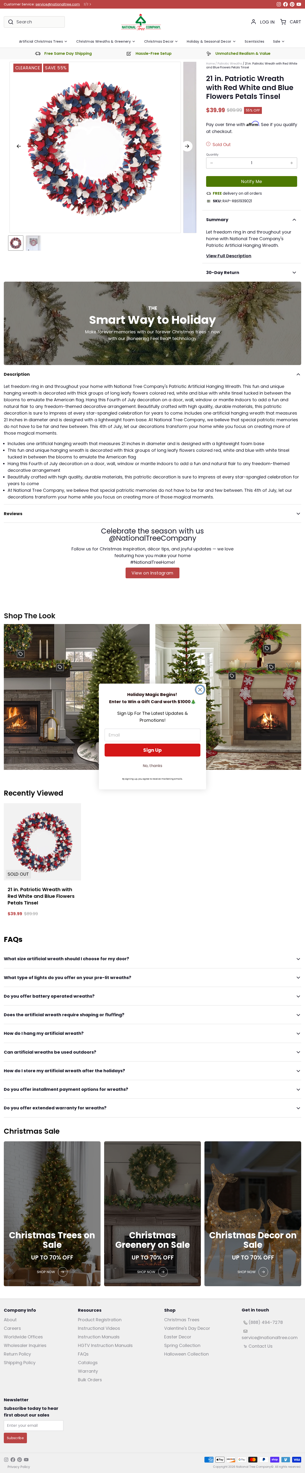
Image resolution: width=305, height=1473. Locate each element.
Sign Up (152, 750)
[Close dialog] (200, 690)
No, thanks (152, 765)
